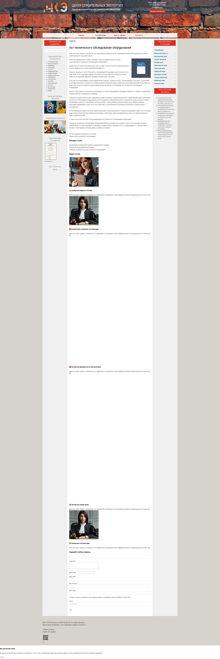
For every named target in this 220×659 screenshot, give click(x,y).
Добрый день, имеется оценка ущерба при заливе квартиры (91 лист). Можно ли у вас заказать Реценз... (165, 134)
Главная (81, 35)
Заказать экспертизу (157, 11)
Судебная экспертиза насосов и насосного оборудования (87, 150)
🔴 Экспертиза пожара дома (79, 505)
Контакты (139, 35)
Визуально (71, 561)
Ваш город (72, 590)
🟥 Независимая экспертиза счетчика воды (84, 229)
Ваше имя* (72, 577)
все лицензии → (48, 161)
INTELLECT (50, 85)
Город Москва (158, 50)
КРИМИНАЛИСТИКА (53, 71)
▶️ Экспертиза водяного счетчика (80, 190)
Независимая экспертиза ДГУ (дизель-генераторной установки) (89, 145)
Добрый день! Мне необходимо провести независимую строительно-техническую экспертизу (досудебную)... (165, 125)
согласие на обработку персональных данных (88, 597)
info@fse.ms (157, 7)
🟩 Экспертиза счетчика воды (79, 543)
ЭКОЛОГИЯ (51, 81)
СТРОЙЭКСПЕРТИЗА (53, 62)
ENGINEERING (72, 41)
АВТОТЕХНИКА (51, 87)
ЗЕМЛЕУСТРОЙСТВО (53, 64)
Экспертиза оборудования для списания (81, 147)
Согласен (2, 657)
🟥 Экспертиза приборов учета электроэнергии (85, 367)
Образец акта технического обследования (82, 136)
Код (74, 561)
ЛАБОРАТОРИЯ (51, 89)
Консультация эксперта (165, 91)
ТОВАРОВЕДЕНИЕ (52, 83)
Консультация (100, 35)
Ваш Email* (72, 572)
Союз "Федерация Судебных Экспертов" (73, 625)
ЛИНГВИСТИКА (52, 77)
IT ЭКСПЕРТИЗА (52, 79)
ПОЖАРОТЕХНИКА (52, 73)
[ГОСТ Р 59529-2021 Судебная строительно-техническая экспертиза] (55, 169)
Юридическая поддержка (55, 43)
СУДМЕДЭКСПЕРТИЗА (53, 75)
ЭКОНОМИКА (51, 67)
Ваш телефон (73, 583)
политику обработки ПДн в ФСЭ (120, 597)
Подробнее (99, 653)
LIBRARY (50, 91)
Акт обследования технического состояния (82, 134)
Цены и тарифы (119, 35)
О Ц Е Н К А (50, 69)
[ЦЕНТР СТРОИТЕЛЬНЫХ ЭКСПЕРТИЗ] (55, 12)
